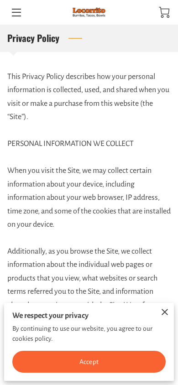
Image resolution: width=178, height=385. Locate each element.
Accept (89, 361)
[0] (164, 12)
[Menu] (15, 12)
